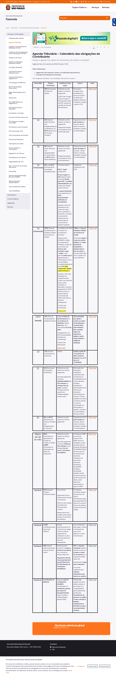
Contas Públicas (13, 199)
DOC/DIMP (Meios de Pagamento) (15, 102)
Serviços (43, 28)
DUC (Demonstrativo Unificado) (15, 108)
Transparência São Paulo (25, 1)
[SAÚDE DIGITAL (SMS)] (71, 38)
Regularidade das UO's (16, 162)
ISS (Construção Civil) (16, 131)
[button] (108, 47)
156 (48, 1)
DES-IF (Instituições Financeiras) (15, 87)
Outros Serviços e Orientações (14, 148)
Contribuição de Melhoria (17, 83)
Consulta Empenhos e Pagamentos (16, 77)
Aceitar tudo (93, 666)
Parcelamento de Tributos (17, 157)
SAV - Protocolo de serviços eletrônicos (18, 166)
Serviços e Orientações (15, 34)
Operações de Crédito (16, 144)
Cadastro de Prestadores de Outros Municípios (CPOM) (18, 52)
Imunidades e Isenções (16, 113)
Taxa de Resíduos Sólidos (17, 187)
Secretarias (14, 28)
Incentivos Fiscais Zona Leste (18, 117)
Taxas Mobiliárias (14, 191)
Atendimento (11, 195)
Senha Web (12, 171)
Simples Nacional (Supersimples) (14, 181)
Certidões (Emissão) (15, 67)
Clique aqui (92, 525)
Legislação (36, 1)
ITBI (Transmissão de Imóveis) (18, 135)
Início (7, 28)
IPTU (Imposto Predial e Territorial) (16, 122)
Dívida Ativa (12, 98)
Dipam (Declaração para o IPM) (17, 93)
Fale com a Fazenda (59, 647)
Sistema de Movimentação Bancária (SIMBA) (17, 176)
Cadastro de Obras (15, 58)
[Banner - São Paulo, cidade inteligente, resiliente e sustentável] (71, 628)
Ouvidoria (43, 1)
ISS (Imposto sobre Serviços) (18, 127)
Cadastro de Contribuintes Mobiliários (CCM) (18, 47)
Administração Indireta (16, 38)
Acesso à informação (11, 1)
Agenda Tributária (15, 42)
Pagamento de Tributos (16, 153)
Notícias (10, 207)
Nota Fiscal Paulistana (16, 139)
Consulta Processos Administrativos (15, 72)
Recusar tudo (104, 666)
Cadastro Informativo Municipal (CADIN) (16, 62)
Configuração (81, 666)
